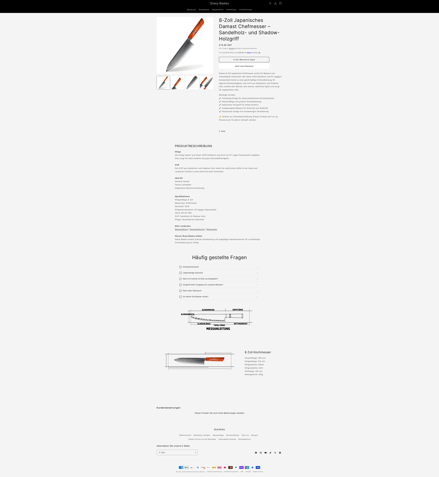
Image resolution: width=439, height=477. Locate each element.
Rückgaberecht (244, 439)
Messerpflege (218, 435)
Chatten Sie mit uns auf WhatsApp (202, 439)
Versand (232, 48)
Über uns (245, 435)
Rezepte (254, 435)
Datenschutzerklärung (214, 471)
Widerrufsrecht (185, 435)
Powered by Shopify (198, 472)
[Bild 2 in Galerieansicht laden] (177, 82)
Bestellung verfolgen (202, 435)
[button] (270, 3)
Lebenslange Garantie (227, 439)
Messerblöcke (181, 229)
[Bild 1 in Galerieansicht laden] (163, 82)
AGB (242, 471)
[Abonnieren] (195, 452)
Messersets (212, 229)
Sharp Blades (186, 472)
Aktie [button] (223, 131)
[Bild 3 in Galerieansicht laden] (192, 82)
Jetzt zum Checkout (244, 66)
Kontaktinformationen (231, 471)
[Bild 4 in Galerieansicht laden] (206, 82)
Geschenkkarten (197, 229)
